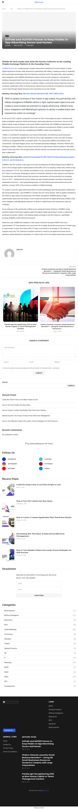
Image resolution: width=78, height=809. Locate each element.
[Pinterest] (53, 797)
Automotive (40, 620)
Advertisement (40, 611)
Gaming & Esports (40, 648)
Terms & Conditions (10, 752)
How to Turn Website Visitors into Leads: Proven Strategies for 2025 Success (30, 421)
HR (11, 9)
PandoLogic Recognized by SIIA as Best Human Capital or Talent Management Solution (21, 327)
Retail (40, 672)
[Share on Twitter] (43, 54)
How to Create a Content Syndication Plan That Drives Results (24, 410)
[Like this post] (34, 54)
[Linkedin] (39, 797)
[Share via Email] (52, 54)
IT (40, 658)
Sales (40, 677)
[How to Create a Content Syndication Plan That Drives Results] (8, 522)
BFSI (40, 625)
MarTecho (46, 790)
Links (51, 702)
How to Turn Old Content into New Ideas (16, 405)
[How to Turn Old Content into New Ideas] (8, 506)
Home (4, 9)
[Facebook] (25, 797)
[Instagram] (32, 797)
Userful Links (10, 737)
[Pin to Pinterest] (48, 54)
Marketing (40, 663)
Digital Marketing (40, 629)
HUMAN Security (8, 68)
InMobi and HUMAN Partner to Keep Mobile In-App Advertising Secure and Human (38, 743)
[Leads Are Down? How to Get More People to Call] (8, 490)
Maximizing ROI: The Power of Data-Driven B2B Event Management (26, 416)
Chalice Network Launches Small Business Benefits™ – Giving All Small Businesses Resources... (57, 327)
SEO (40, 681)
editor (9, 45)
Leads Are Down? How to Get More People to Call (20, 400)
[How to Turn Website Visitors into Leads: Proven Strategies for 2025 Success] (8, 555)
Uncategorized (40, 686)
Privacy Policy (8, 748)
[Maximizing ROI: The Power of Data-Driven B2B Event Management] (8, 539)
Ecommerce (40, 634)
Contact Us (7, 744)
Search (5, 382)
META (40, 667)
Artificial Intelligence (40, 615)
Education (40, 639)
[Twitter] (46, 797)
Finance (40, 644)
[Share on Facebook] (39, 54)
